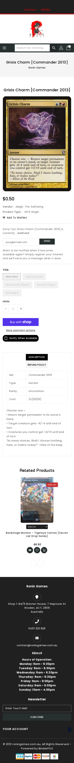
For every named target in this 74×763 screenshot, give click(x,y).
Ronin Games (37, 67)
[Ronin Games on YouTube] (44, 4)
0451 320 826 (36, 628)
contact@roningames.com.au (37, 645)
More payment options (20, 330)
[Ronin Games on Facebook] (30, 4)
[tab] (37, 357)
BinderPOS (46, 748)
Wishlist (45, 9)
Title (6, 270)
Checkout (30, 9)
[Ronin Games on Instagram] (37, 4)
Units (6, 301)
